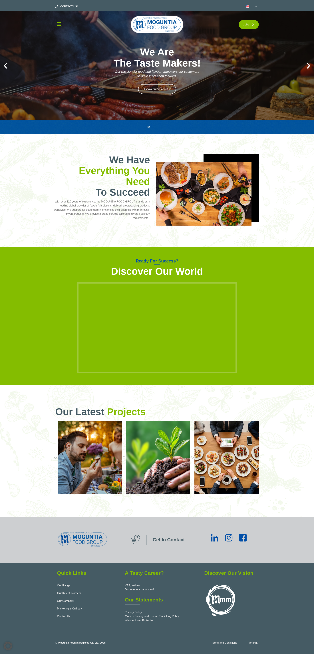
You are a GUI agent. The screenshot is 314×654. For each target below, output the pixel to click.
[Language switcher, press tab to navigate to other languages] (251, 6)
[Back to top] (305, 645)
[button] (88, 25)
